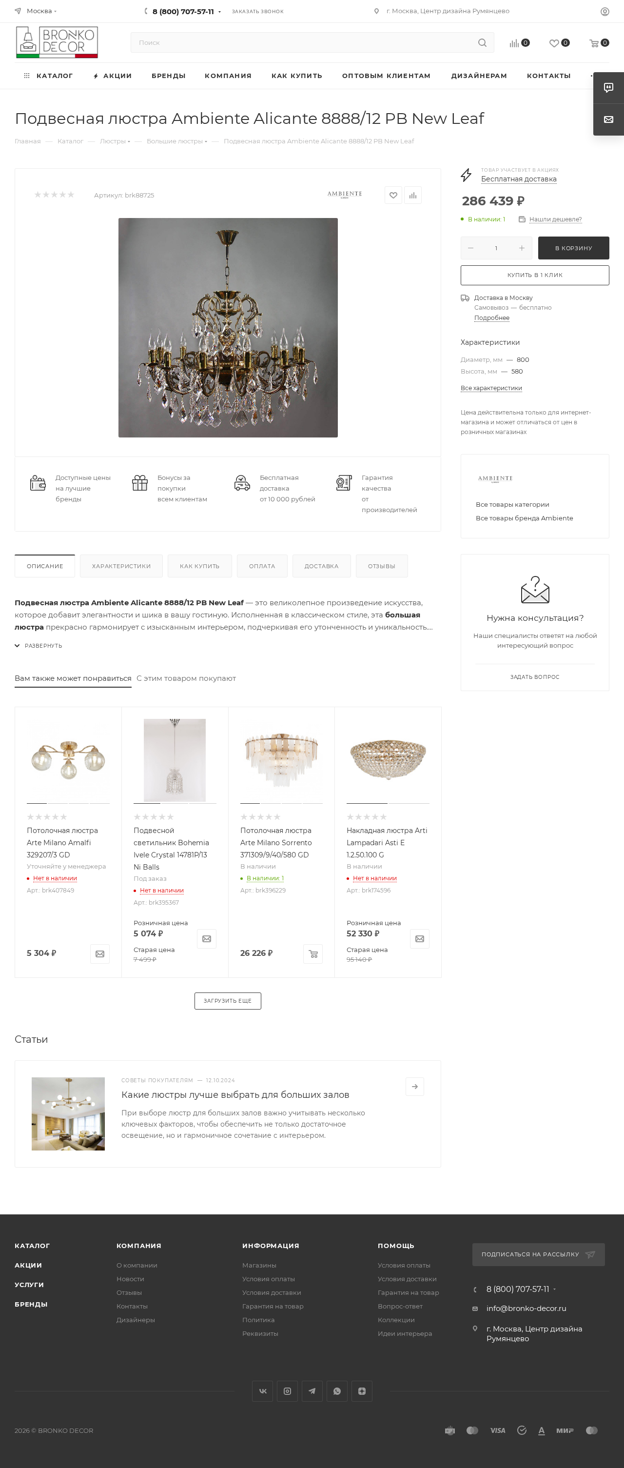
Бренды (31, 1304)
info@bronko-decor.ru (526, 1308)
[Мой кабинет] (605, 13)
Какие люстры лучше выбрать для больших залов (235, 1095)
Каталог (32, 1246)
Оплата (262, 566)
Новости (130, 1279)
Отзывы (382, 566)
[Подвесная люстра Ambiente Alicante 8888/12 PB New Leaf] (228, 327)
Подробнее (491, 317)
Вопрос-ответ (400, 1306)
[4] (62, 195)
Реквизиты (260, 1333)
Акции (28, 1265)
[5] (70, 195)
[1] (37, 195)
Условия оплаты (268, 1279)
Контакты (132, 1306)
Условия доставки (271, 1292)
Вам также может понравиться (73, 678)
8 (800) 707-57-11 (183, 11)
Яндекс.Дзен (361, 1391)
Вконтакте (262, 1391)
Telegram (312, 1391)
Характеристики (121, 566)
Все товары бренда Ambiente (524, 518)
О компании (137, 1265)
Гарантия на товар (273, 1306)
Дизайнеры (136, 1320)
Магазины (259, 1265)
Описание (45, 566)
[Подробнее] (415, 1086)
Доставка (322, 566)
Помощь (396, 1246)
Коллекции (396, 1320)
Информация (270, 1246)
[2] (45, 195)
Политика (258, 1320)
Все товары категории (512, 504)
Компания (139, 1246)
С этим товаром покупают (186, 678)
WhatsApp (337, 1391)
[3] (54, 195)
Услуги (29, 1285)
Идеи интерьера (405, 1333)
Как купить (200, 566)
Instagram (287, 1391)
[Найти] (482, 42)
